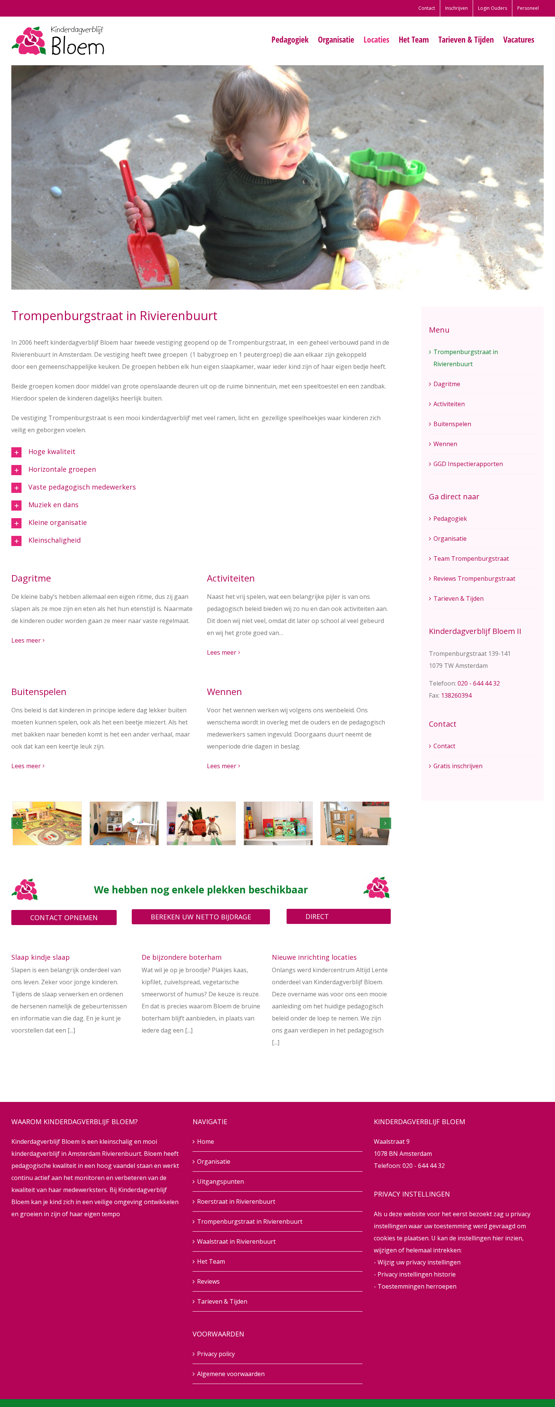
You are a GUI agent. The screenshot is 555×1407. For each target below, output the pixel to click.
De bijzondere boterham (182, 957)
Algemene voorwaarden (231, 1374)
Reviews (208, 1281)
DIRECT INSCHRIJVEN (326, 918)
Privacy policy (216, 1354)
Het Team (211, 1261)
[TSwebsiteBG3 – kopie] (355, 823)
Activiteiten (449, 404)
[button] (102, 452)
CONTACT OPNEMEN (64, 917)
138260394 (456, 695)
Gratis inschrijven (458, 766)
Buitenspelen (452, 424)
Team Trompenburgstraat (471, 558)
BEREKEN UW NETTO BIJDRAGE (201, 916)
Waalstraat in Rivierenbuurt (236, 1241)
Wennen (445, 444)
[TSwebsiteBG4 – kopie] (201, 823)
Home (205, 1141)
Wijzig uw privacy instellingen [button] (419, 1262)
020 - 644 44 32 (479, 683)
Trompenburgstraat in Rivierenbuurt (249, 1221)
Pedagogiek (450, 518)
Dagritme (446, 384)
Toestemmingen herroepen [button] (417, 1286)
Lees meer (26, 640)
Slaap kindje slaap (40, 957)
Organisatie (450, 538)
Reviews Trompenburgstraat (474, 578)
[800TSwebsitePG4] (47, 823)
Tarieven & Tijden (458, 598)
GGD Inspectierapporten (468, 464)
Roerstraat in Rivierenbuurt (236, 1201)
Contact (444, 746)
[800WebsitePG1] (124, 823)
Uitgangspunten (220, 1181)
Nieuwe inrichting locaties (314, 957)
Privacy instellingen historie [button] (417, 1274)
